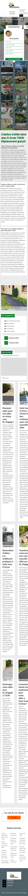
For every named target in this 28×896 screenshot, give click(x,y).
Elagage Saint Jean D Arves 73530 (13, 855)
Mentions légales (22, 892)
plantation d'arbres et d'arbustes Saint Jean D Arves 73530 (4, 854)
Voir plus (14, 817)
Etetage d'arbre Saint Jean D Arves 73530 (4, 844)
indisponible (12, 12)
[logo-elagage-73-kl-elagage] (14, 5)
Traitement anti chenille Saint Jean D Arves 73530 (22, 841)
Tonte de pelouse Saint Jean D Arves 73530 (4, 836)
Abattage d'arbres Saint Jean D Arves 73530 (22, 858)
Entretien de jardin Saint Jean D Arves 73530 (13, 841)
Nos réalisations (14, 27)
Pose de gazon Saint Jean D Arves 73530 (13, 848)
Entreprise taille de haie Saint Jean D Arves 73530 (22, 849)
